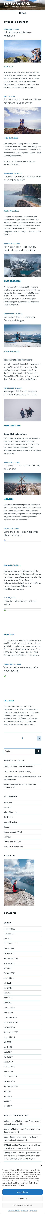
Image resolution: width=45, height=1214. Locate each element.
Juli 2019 (7, 1091)
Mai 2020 (8, 1052)
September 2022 (11, 958)
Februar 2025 (9, 929)
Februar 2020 (9, 1067)
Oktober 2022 (9, 953)
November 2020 (11, 1022)
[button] (41, 1165)
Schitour (7, 837)
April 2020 (8, 1057)
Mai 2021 (7, 993)
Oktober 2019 (9, 1081)
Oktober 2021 (9, 973)
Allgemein (8, 802)
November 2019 (10, 1076)
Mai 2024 (8, 939)
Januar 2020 (9, 1072)
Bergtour (7, 807)
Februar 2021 (9, 1008)
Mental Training (10, 822)
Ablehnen (22, 1199)
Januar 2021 (9, 1013)
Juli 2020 (7, 1042)
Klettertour (8, 817)
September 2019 (11, 1086)
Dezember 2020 (10, 1017)
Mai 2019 (7, 1101)
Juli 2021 (7, 983)
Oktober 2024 (9, 934)
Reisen (6, 827)
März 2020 (8, 1062)
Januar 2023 (9, 948)
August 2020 (9, 1037)
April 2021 (8, 998)
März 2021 (8, 1003)
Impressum (24, 1211)
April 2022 (8, 968)
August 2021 (9, 978)
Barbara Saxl (17, 3)
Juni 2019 (8, 1096)
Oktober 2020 (9, 1027)
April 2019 (8, 1106)
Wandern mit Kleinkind (13, 847)
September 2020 (11, 1032)
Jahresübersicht (10, 812)
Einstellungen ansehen (22, 1205)
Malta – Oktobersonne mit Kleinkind (19, 767)
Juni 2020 (8, 1047)
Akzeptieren (22, 1192)
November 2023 (11, 944)
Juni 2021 (8, 988)
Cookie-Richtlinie (14, 1211)
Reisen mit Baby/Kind (13, 832)
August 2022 (9, 963)
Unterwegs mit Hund (12, 842)
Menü (23, 13)
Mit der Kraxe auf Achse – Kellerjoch (19, 772)
